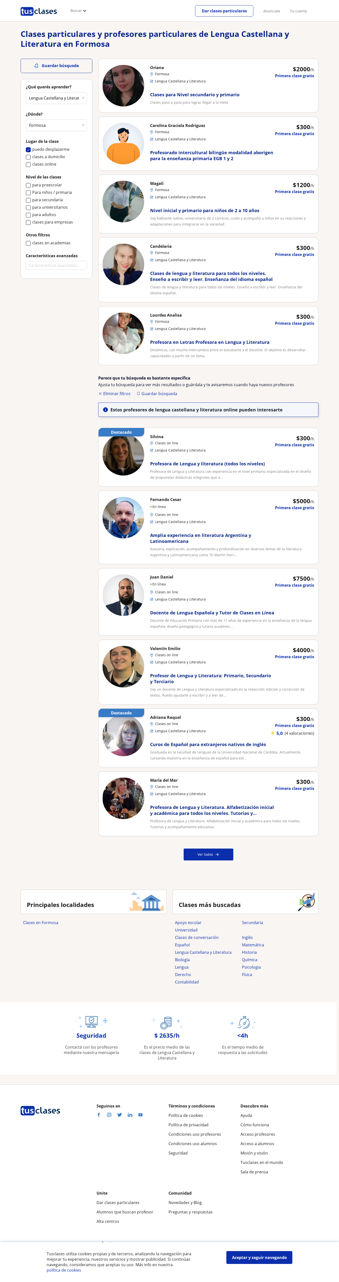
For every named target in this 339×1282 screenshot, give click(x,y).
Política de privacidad (188, 1125)
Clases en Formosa (40, 922)
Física (247, 974)
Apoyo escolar (188, 922)
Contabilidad (187, 982)
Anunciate (271, 11)
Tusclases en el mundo (261, 1162)
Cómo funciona (254, 1125)
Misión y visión (254, 1153)
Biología (182, 959)
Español (182, 945)
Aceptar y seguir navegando (259, 1257)
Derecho (183, 974)
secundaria (252, 922)
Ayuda (246, 1115)
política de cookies (64, 1270)
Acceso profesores (257, 1134)
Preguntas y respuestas (191, 1212)
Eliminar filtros (117, 393)
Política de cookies (186, 1115)
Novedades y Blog (185, 1202)
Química (249, 959)
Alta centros (108, 1221)
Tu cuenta (298, 11)
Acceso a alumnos (257, 1143)
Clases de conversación (197, 937)
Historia (249, 952)
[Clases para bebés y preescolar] (272, 930)
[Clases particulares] (39, 17)
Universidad (186, 930)
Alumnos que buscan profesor (125, 1212)
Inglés (247, 937)
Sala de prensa (254, 1172)
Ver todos (205, 854)
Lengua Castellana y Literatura (203, 952)
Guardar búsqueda (159, 393)
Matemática (253, 945)
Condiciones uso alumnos (193, 1143)
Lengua (182, 967)
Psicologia (251, 967)
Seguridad (178, 1153)
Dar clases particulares (224, 11)
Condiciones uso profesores (195, 1134)
